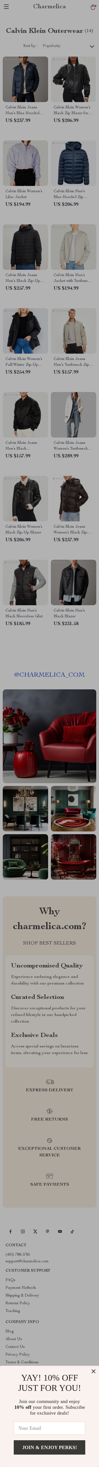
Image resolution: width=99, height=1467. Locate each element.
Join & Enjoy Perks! (49, 1447)
